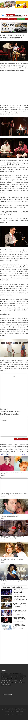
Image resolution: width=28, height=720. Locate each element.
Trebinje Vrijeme (22, 709)
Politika (6, 678)
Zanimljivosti (8, 680)
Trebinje (6, 673)
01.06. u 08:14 (20, 621)
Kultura (1, 40)
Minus (18, 411)
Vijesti (2, 19)
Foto (6, 684)
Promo (2, 684)
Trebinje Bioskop (19, 711)
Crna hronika (17, 678)
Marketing (11, 11)
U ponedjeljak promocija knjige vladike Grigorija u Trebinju (19, 625)
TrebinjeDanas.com (7, 694)
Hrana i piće (14, 680)
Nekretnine (20, 19)
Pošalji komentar (21, 439)
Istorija (16, 682)
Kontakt (21, 11)
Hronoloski (10, 411)
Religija (2, 678)
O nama (6, 11)
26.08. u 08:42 (20, 594)
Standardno (3, 411)
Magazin (3, 680)
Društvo (8, 19)
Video (9, 684)
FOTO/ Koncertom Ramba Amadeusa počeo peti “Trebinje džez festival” (19, 591)
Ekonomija (12, 678)
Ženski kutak (21, 682)
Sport (15, 19)
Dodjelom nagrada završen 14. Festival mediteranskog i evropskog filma (19, 605)
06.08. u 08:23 (20, 601)
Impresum (17, 11)
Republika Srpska (19, 673)
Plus (15, 411)
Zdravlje (20, 680)
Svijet (16, 676)
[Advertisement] (14, 89)
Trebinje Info (14, 709)
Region (12, 676)
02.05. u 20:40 (20, 628)
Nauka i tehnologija (5, 682)
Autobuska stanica (6, 709)
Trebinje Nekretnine (9, 711)
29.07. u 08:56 (20, 614)
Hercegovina (11, 673)
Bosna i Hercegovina (5, 676)
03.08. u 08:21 (20, 607)
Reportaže (12, 682)
